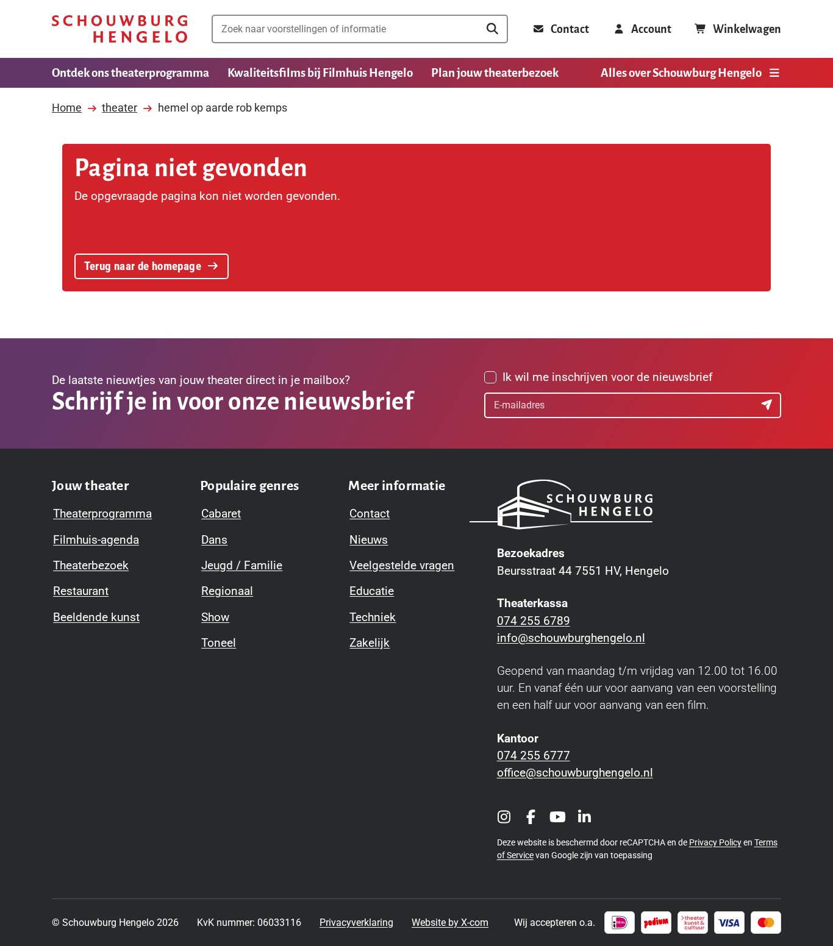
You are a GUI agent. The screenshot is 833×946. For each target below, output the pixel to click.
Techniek (372, 617)
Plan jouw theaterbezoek (495, 72)
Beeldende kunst (96, 617)
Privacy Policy (715, 842)
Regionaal (227, 591)
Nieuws (368, 540)
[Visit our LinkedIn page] (584, 816)
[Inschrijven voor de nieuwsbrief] (768, 405)
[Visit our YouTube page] (558, 816)
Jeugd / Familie (241, 565)
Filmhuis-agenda (96, 540)
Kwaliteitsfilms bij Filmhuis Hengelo (320, 72)
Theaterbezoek (91, 565)
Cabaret (221, 514)
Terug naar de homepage (142, 266)
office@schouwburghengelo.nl (575, 773)
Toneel (218, 643)
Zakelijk (369, 643)
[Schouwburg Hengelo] (119, 29)
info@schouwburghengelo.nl (571, 638)
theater (119, 108)
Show (215, 617)
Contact (369, 514)
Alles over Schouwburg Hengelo (681, 72)
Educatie (371, 591)
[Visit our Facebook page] (531, 816)
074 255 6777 (533, 756)
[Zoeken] (492, 29)
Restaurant (81, 591)
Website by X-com (450, 922)
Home (67, 108)
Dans (214, 540)
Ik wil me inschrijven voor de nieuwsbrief (607, 377)
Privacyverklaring (356, 922)
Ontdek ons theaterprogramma (130, 72)
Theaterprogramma (102, 514)
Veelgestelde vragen (401, 565)
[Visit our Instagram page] (504, 816)
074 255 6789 (533, 621)
